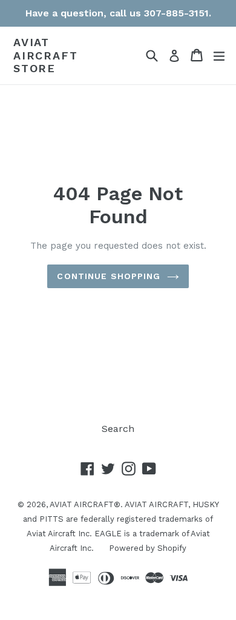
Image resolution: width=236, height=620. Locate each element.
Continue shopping (108, 276)
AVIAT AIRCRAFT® (85, 504)
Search (118, 428)
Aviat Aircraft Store (45, 55)
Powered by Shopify (147, 548)
